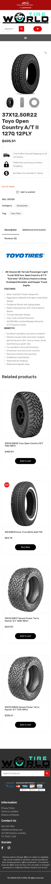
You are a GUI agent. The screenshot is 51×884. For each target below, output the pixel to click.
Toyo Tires (15, 213)
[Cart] (37, 29)
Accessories (22, 206)
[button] (25, 38)
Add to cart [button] (25, 461)
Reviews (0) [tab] (11, 238)
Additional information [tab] (34, 230)
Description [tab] (11, 230)
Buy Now (25, 547)
